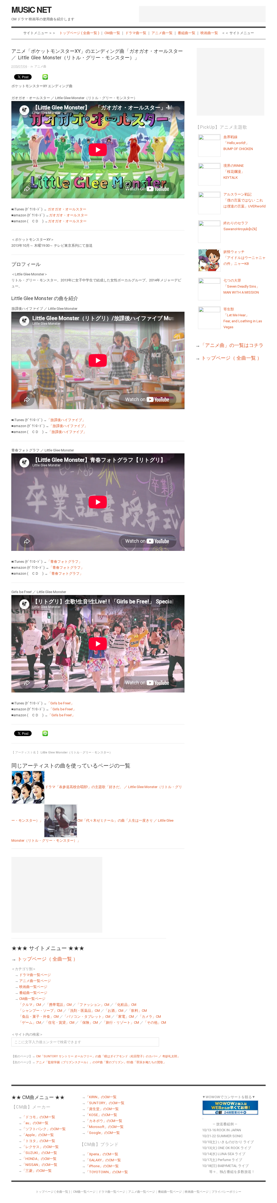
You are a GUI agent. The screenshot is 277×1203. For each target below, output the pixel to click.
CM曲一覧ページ (32, 999)
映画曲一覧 (209, 33)
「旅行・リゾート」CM (120, 1022)
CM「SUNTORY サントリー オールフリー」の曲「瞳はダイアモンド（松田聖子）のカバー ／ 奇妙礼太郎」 (108, 1056)
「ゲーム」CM (29, 1022)
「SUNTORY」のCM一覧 (104, 1103)
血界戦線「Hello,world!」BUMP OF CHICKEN (238, 143)
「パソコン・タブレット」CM (86, 1017)
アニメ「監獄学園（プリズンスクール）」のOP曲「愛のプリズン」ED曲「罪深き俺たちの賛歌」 (101, 1062)
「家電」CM (124, 1017)
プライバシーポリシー (226, 1192)
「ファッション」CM (92, 1005)
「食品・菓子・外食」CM (38, 1017)
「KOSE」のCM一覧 (101, 1115)
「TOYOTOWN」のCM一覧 (106, 1172)
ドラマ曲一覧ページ (35, 975)
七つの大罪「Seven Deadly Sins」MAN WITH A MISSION (241, 286)
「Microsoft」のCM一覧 (104, 1127)
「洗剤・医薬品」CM (83, 1011)
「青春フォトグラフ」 (64, 562)
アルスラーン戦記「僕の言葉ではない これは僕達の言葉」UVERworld (244, 200)
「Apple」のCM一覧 (38, 1135)
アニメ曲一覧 (162, 33)
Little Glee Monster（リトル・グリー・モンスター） (76, 752)
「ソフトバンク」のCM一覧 (44, 1129)
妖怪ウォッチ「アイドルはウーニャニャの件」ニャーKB (244, 258)
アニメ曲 (40, 66)
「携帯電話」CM (58, 1005)
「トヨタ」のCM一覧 (38, 1141)
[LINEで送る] (45, 77)
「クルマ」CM (29, 1005)
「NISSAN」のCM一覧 (39, 1165)
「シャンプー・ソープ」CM (40, 1011)
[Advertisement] (202, 14)
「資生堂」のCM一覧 (102, 1109)
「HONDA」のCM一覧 (39, 1159)
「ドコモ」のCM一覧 (38, 1117)
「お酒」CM (113, 1011)
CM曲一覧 (112, 33)
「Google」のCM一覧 (102, 1133)
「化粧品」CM (125, 1005)
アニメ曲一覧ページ (35, 981)
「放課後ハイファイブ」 (66, 420)
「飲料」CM (137, 1011)
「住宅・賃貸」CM (59, 1022)
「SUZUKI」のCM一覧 (39, 1153)
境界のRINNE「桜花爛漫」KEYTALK (234, 172)
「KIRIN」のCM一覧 (101, 1097)
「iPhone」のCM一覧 (102, 1166)
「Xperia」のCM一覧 (101, 1154)
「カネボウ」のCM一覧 (103, 1121)
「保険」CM (88, 1022)
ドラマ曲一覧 (135, 33)
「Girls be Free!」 (60, 703)
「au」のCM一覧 (35, 1123)
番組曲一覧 (186, 33)
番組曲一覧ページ (33, 993)
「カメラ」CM (149, 1017)
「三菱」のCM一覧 (37, 1171)
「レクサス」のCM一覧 (40, 1147)
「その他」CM (154, 1022)
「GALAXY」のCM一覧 (103, 1160)
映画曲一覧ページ (33, 987)
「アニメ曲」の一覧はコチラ (231, 345)
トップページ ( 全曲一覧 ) (79, 33)
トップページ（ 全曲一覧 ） (47, 959)
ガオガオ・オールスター (67, 209)
